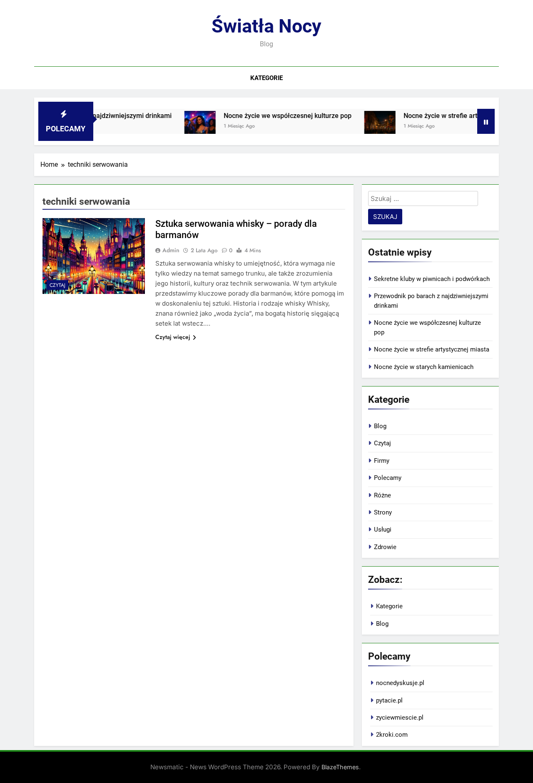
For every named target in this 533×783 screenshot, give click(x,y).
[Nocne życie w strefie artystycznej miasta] (367, 126)
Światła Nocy (266, 26)
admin (170, 250)
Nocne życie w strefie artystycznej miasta (453, 116)
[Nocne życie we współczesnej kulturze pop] (187, 126)
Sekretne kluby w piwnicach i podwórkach (432, 279)
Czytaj (57, 285)
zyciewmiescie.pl (399, 717)
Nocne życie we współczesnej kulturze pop (275, 116)
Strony (383, 512)
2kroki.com (392, 734)
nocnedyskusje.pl (400, 683)
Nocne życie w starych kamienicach (423, 367)
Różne (382, 495)
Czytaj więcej (172, 337)
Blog (380, 426)
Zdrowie (385, 547)
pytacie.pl (389, 700)
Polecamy (387, 478)
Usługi (382, 529)
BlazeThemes (340, 766)
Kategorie (266, 78)
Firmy (381, 460)
